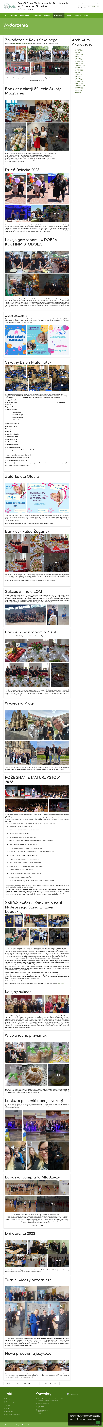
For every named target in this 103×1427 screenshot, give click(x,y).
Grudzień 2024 (79, 82)
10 (25, 1383)
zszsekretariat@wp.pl (44, 1404)
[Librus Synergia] (83, 1394)
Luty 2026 (78, 58)
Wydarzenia (20, 29)
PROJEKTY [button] (69, 15)
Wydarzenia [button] (58, 15)
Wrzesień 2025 (79, 67)
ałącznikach (61, 983)
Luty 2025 (78, 78)
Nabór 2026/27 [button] (25, 15)
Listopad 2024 (79, 83)
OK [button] (98, 1422)
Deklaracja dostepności (13, 1414)
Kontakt (8, 1408)
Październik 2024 (80, 85)
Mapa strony (10, 1402)
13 (37, 1383)
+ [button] (79, 7)
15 (46, 1383)
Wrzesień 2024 (79, 87)
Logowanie (95, 7)
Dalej (55, 1383)
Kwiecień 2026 (79, 54)
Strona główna (9, 29)
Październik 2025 (80, 65)
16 (50, 1383)
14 (41, 1383)
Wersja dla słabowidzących (13, 1425)
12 (33, 1383)
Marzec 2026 (78, 56)
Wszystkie (78, 92)
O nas (8, 1405)
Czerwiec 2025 (79, 71)
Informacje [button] (37, 15)
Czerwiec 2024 (79, 91)
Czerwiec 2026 (79, 51)
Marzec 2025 (78, 76)
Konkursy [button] (47, 15)
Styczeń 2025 (78, 80)
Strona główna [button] (11, 15)
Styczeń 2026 (78, 60)
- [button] (82, 7)
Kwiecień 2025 (79, 74)
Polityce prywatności (92, 1419)
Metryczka (9, 1399)
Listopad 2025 (79, 63)
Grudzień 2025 (79, 62)
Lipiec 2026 (78, 49)
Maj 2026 (77, 53)
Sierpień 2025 (79, 69)
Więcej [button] (86, 15)
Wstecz (9, 1383)
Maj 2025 (77, 72)
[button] (85, 7)
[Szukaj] (98, 3)
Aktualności (9, 1411)
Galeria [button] (78, 15)
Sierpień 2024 (79, 89)
